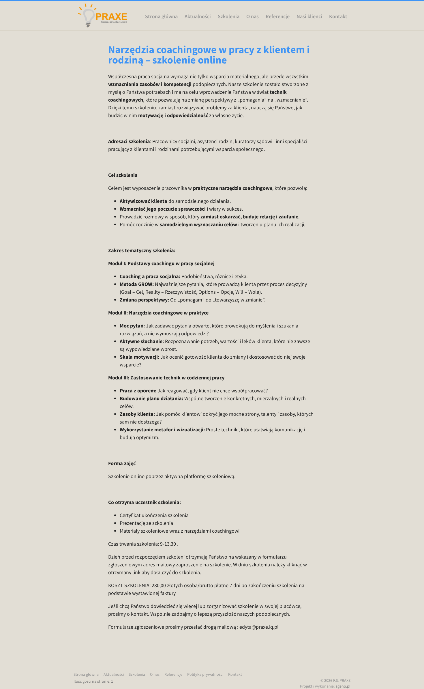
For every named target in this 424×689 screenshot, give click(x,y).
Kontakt (338, 16)
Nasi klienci (309, 16)
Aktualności (198, 16)
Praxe (102, 15)
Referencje (278, 16)
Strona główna (161, 16)
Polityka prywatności (205, 674)
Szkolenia (228, 16)
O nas (252, 16)
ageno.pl (342, 686)
